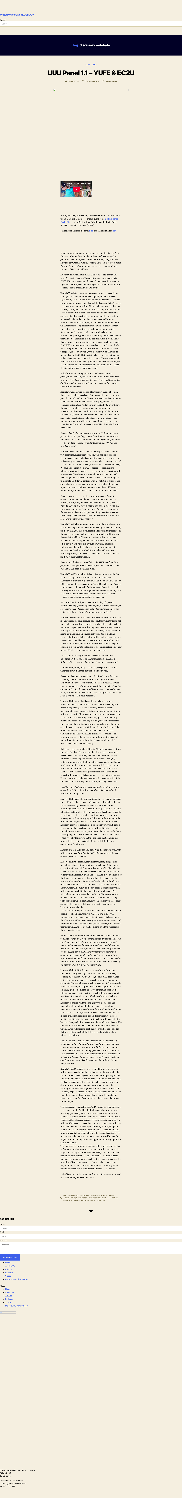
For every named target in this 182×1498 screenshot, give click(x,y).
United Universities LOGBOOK (17, 14)
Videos (8, 1276)
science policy (74, 1200)
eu (104, 1195)
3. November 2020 (92, 81)
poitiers (115, 1198)
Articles (8, 1269)
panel (109, 1198)
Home (7, 1262)
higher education (80, 1198)
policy (65, 1200)
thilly (82, 1200)
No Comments (111, 81)
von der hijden (95, 1200)
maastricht (101, 1198)
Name (2, 1224)
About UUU (10, 1266)
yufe (103, 1200)
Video (94, 65)
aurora (65, 1195)
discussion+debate (90, 1195)
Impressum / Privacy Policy (16, 1279)
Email (2, 1232)
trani (87, 1200)
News (87, 65)
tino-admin (74, 81)
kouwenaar (92, 1198)
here (91, 230)
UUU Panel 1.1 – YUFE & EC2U (91, 73)
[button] (91, 1286)
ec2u (100, 1195)
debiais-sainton (75, 1195)
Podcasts (9, 1272)
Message (3, 1240)
